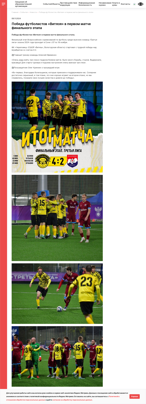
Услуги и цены (116, 4)
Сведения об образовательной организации (23, 4)
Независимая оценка (105, 4)
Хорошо (134, 396)
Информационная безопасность (87, 4)
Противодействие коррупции (68, 4)
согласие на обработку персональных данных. (72, 400)
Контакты (125, 4)
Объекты (55, 4)
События (47, 4)
